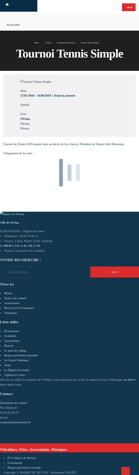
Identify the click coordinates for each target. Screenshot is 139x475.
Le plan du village (15, 350)
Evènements (14, 463)
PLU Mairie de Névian (21, 458)
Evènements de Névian (66, 43)
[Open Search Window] (49, 23)
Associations (12, 303)
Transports (10, 313)
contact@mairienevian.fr (15, 422)
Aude (7, 365)
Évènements (11, 331)
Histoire (9, 345)
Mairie (8, 293)
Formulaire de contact (13, 402)
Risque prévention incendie (21, 355)
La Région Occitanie (16, 370)
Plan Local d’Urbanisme (19, 308)
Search (114, 272)
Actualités (10, 336)
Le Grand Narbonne (16, 360)
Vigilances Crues (14, 375)
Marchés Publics (13, 25)
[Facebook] (49, 17)
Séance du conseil (15, 298)
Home (36, 43)
